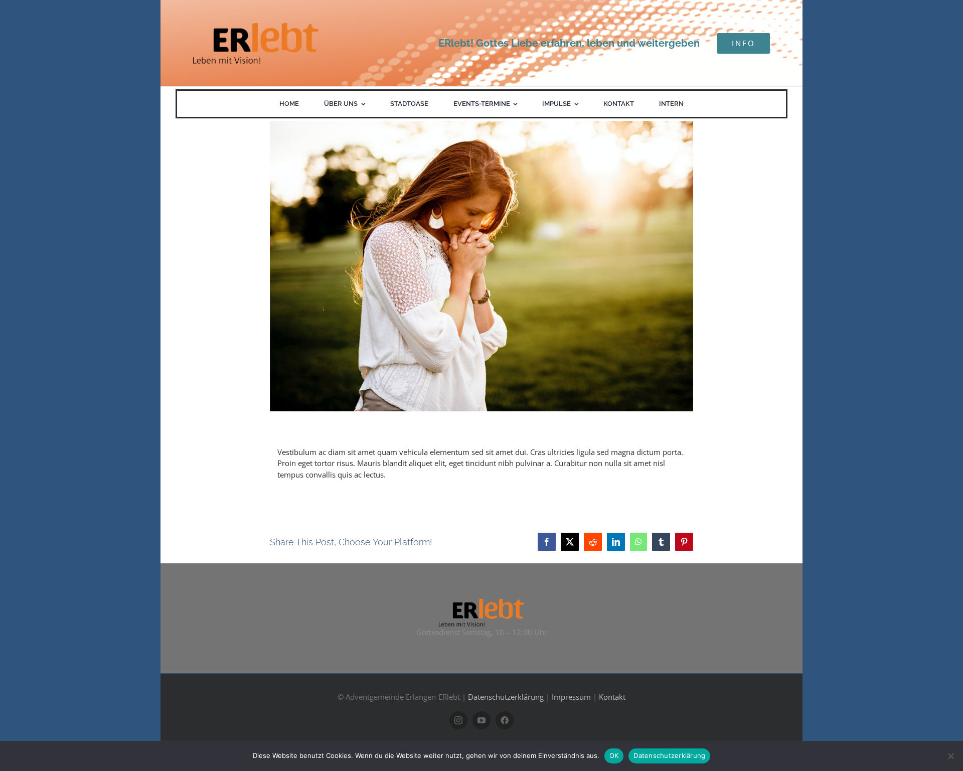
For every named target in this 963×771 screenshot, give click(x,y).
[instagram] (458, 720)
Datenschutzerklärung (506, 697)
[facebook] (505, 720)
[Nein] (950, 756)
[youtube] (481, 720)
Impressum (571, 697)
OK (614, 755)
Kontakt (612, 697)
